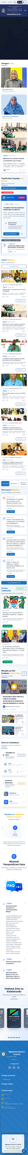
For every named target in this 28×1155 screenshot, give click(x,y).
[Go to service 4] (12, 1037)
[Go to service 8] (19, 1037)
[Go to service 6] (15, 1037)
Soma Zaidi (6, 169)
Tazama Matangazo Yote (14, 582)
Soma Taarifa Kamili (10, 233)
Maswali (4, 2)
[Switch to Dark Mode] (14, 2)
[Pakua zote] (21, 764)
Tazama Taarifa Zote (10, 188)
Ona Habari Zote (14, 266)
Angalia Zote (20, 588)
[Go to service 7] (17, 1037)
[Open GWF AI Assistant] (24, 1151)
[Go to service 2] (9, 1037)
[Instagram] (9, 1067)
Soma (10, 251)
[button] (14, 928)
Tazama (12, 511)
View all (24, 673)
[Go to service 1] (7, 1037)
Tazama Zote (21, 755)
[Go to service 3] (10, 1037)
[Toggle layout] (22, 1136)
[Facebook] (18, 1067)
